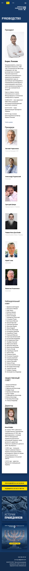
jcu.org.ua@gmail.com (20, 559)
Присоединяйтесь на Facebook (14, 483)
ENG (13, 2)
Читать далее (9, 122)
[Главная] (20, 8)
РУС (8, 2)
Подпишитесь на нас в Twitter (14, 488)
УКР (2, 2)
